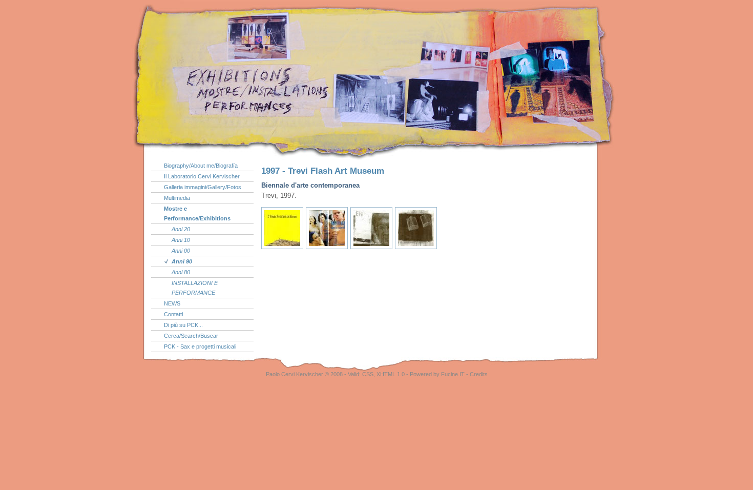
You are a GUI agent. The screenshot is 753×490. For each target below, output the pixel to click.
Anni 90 (182, 261)
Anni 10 (181, 240)
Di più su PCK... (183, 325)
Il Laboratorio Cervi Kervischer (202, 176)
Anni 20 (181, 229)
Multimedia (177, 198)
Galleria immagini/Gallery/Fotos (202, 187)
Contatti (173, 314)
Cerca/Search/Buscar (191, 336)
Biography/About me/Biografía (201, 165)
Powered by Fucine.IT (437, 374)
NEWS (172, 303)
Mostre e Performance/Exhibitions (197, 213)
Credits (479, 374)
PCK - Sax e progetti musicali (200, 346)
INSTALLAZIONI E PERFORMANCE (195, 288)
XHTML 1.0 (390, 374)
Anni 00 (181, 251)
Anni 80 (181, 272)
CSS (367, 374)
